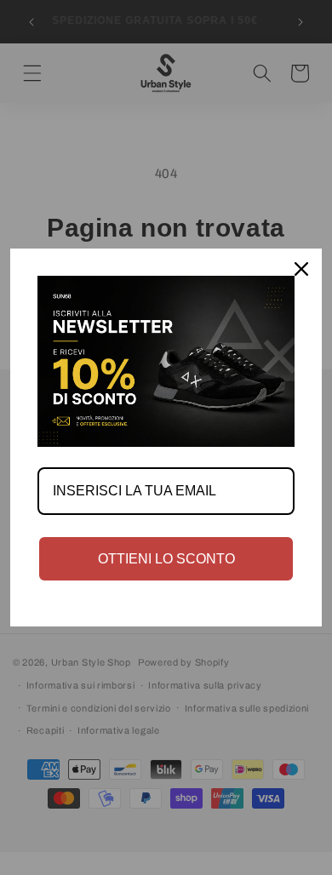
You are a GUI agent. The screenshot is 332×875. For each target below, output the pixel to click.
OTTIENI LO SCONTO (166, 559)
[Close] (301, 269)
